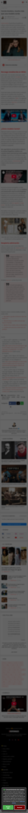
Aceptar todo (8, 807)
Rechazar (19, 807)
